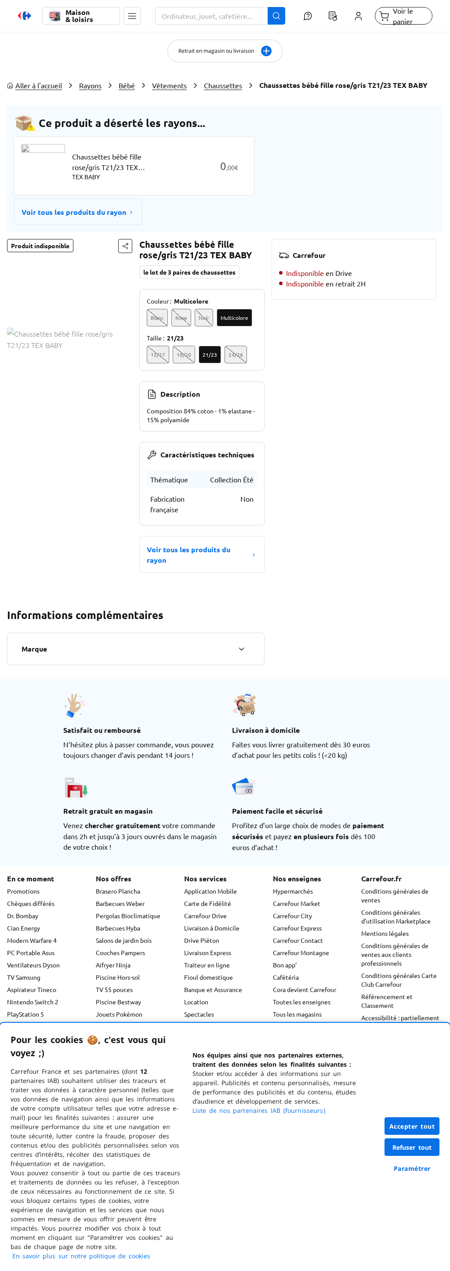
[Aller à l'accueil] (25, 16)
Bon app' (285, 965)
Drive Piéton (201, 940)
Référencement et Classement (387, 1000)
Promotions (23, 891)
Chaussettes (223, 85)
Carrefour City (292, 916)
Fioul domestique (208, 977)
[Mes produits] (333, 16)
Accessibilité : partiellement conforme (400, 1022)
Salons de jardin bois (124, 940)
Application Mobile (210, 891)
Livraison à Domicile (212, 928)
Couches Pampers (120, 952)
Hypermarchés (293, 891)
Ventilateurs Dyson (33, 965)
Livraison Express (207, 952)
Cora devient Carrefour (304, 989)
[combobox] (220, 16)
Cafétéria (286, 977)
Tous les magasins (297, 1014)
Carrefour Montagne (301, 952)
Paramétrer (412, 1168)
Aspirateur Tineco (31, 989)
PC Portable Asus (30, 952)
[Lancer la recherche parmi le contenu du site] (276, 15)
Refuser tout (412, 1147)
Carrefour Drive (205, 916)
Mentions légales (385, 933)
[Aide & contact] (307, 16)
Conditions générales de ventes (394, 895)
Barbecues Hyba (118, 928)
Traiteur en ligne (207, 965)
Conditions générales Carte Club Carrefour (399, 979)
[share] (125, 246)
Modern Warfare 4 (32, 940)
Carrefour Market (296, 903)
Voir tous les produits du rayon (74, 212)
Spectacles (199, 1014)
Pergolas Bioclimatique (128, 916)
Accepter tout (412, 1126)
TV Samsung (23, 977)
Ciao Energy (23, 928)
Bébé (127, 85)
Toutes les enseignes (301, 1002)
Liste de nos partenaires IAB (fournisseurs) (258, 1110)
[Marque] (241, 649)
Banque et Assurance (213, 989)
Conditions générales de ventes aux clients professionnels (394, 954)
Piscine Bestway (118, 1002)
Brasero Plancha (118, 891)
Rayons (90, 85)
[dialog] (225, 1147)
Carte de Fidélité (207, 903)
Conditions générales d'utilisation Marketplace (396, 916)
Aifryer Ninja (113, 965)
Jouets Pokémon (119, 1014)
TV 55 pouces (114, 989)
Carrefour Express (297, 928)
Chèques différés (30, 903)
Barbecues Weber (120, 903)
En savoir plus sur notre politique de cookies (81, 1256)
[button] (132, 16)
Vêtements (169, 85)
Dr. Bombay (22, 916)
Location (196, 1002)
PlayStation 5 (25, 1014)
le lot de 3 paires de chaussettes (189, 272)
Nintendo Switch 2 (32, 1002)
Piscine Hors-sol (118, 977)
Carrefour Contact (298, 940)
